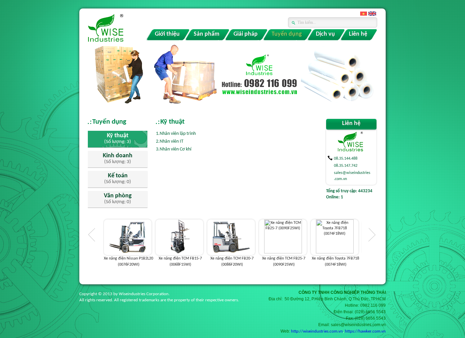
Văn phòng (118, 196)
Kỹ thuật (117, 136)
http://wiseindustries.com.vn (317, 331)
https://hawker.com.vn (365, 331)
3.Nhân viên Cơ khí (173, 149)
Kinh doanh (117, 156)
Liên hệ (358, 34)
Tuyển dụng (287, 34)
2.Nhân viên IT (169, 141)
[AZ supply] (106, 28)
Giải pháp (246, 34)
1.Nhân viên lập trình (176, 133)
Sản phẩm (207, 34)
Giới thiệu (167, 34)
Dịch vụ (325, 34)
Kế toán (118, 176)
